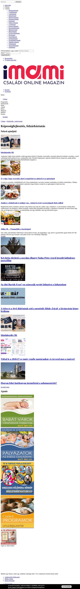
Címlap (3, 121)
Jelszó (3, 53)
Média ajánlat (9, 579)
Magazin (3, 111)
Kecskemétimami (14, 28)
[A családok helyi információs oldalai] (34, 86)
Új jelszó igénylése (10, 60)
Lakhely (7, 9)
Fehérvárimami (13, 23)
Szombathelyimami (14, 40)
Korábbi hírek (5, 387)
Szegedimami (13, 37)
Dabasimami (12, 16)
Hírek (2, 105)
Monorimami (13, 31)
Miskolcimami (13, 30)
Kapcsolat (8, 5)
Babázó (3, 112)
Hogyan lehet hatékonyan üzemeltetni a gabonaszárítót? (29, 383)
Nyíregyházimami (14, 33)
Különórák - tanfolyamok (14, 121)
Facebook (8, 91)
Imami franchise (10, 580)
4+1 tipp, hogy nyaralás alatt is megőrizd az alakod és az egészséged (28, 179)
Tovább (3, 236)
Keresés (7, 90)
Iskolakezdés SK (7, 152)
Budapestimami (13, 10)
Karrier (3, 114)
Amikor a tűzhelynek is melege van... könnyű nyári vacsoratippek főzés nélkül (32, 203)
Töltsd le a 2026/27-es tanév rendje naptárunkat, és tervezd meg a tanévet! (38, 359)
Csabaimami (12, 14)
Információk (4, 103)
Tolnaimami (12, 44)
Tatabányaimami (14, 42)
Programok (4, 102)
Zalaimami (12, 47)
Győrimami (12, 24)
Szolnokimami (13, 38)
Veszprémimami (13, 45)
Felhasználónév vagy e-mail (10, 51)
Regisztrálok (8, 58)
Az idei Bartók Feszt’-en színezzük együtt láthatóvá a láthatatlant (33, 284)
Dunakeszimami (14, 19)
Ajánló (3, 107)
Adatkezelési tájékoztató (12, 577)
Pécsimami (12, 35)
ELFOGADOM (66, 586)
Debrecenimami (13, 17)
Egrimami (12, 21)
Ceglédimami (13, 12)
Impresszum (8, 584)
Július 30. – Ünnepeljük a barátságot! (16, 229)
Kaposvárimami (13, 26)
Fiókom (7, 7)
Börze (2, 109)
